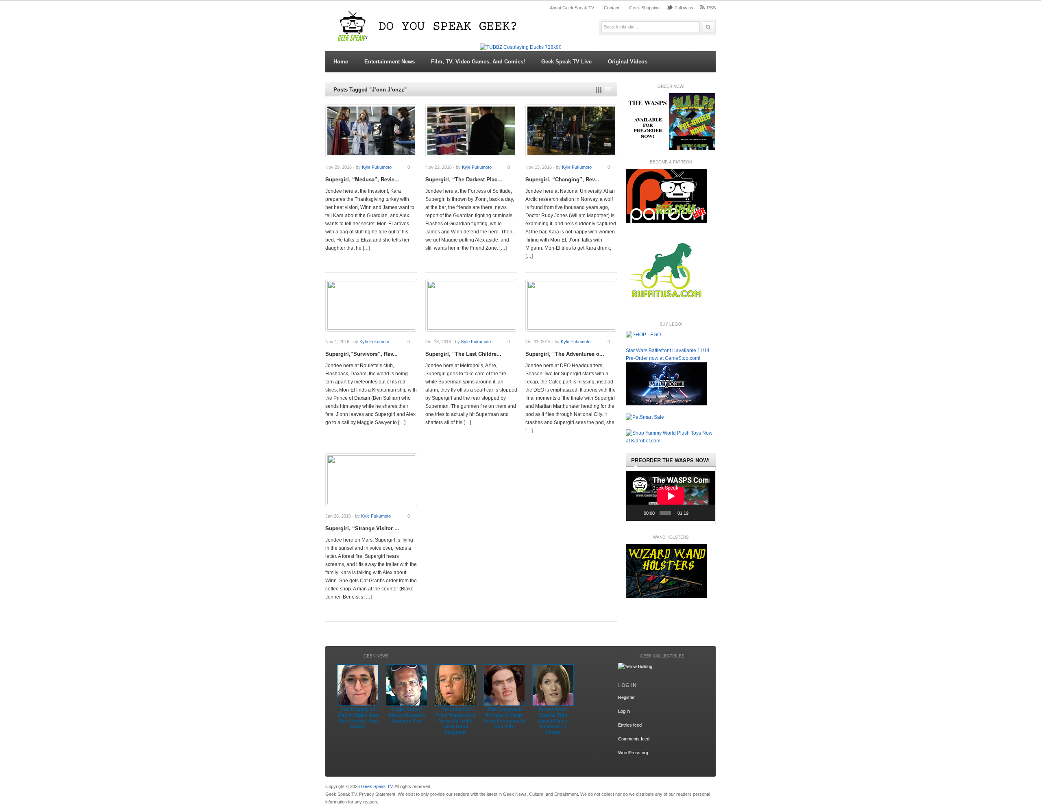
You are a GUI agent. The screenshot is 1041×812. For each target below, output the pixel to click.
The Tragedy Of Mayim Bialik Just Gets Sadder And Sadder (358, 718)
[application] (670, 496)
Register (626, 697)
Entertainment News (389, 62)
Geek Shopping (644, 7)
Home (340, 62)
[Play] (637, 513)
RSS (711, 7)
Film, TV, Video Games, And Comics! (478, 62)
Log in (624, 711)
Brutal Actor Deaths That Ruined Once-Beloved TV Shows (553, 721)
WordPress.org (633, 752)
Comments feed (633, 738)
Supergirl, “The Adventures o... (564, 353)
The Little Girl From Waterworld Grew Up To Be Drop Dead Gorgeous (455, 721)
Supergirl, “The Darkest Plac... (463, 179)
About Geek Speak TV (572, 7)
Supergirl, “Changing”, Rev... (562, 179)
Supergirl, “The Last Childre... (463, 353)
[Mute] (696, 513)
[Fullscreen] (707, 513)
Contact (611, 7)
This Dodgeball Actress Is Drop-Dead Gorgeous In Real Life (504, 718)
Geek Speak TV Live (566, 62)
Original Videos (627, 62)
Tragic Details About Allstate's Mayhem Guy (406, 715)
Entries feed (630, 725)
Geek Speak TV (376, 786)
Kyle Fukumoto (377, 167)
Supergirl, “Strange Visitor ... (362, 528)
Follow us (684, 7)
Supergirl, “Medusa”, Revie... (362, 179)
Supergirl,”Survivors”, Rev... (361, 353)
